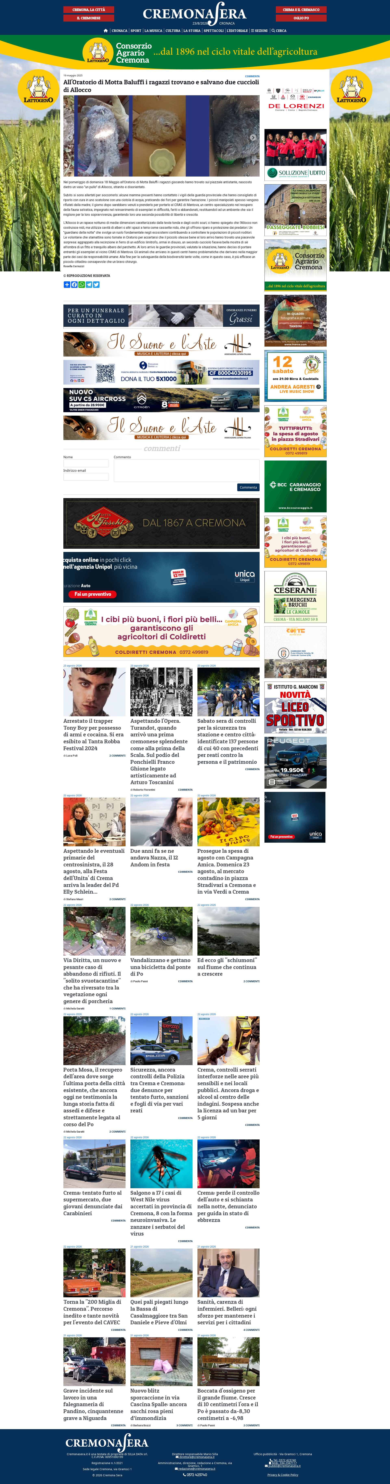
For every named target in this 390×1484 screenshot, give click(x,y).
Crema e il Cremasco (301, 10)
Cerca (280, 30)
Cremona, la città (89, 10)
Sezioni (261, 30)
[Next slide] (253, 137)
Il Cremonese (88, 18)
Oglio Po (301, 18)
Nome (68, 457)
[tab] (160, 177)
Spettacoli (214, 30)
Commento (122, 457)
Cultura (173, 30)
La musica (153, 30)
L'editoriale (237, 30)
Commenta (248, 487)
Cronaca (119, 30)
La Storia (192, 30)
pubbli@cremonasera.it (284, 1466)
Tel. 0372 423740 (284, 1460)
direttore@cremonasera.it (196, 1457)
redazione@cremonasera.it (196, 1469)
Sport (136, 30)
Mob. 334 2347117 (284, 1463)
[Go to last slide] (70, 137)
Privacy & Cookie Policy (283, 1475)
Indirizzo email (74, 470)
